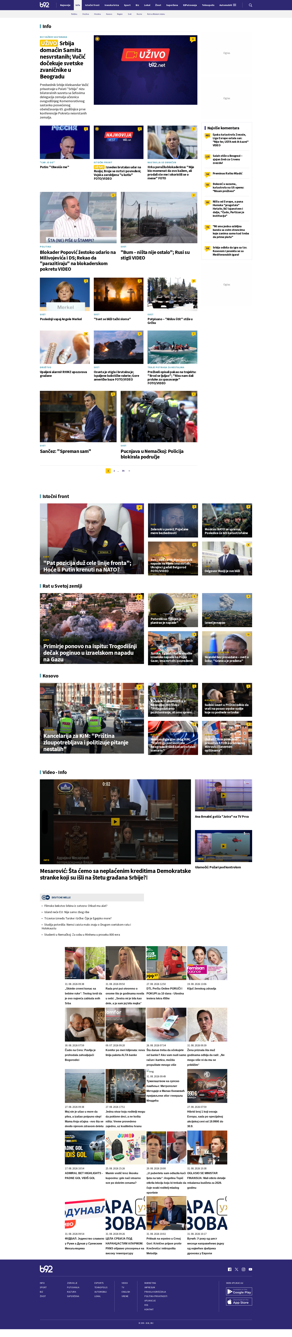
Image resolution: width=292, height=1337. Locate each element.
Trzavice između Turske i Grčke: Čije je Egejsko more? (78, 918)
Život (43, 1296)
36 (123, 470)
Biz (41, 1291)
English (126, 1291)
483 (207, 135)
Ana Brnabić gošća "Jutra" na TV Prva (222, 816)
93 (207, 184)
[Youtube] (250, 1269)
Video (125, 1283)
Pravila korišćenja (155, 1291)
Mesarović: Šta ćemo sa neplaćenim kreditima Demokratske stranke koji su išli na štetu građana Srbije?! (115, 874)
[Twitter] (236, 1269)
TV (123, 1287)
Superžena (73, 1296)
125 (207, 156)
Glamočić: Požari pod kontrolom (218, 867)
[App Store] (239, 1302)
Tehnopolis (100, 1287)
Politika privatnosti (155, 1296)
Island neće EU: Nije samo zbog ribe (66, 912)
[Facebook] (229, 1269)
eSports (99, 1283)
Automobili (100, 1291)
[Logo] (44, 5)
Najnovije (65, 5)
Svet (124, 246)
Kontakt (149, 1309)
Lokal (97, 1296)
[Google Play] (239, 1292)
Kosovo (48, 729)
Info (46, 860)
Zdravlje (72, 1283)
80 (207, 202)
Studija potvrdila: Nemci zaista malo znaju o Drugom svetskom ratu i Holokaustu (86, 926)
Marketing (150, 1283)
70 (207, 227)
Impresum (149, 1287)
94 (207, 174)
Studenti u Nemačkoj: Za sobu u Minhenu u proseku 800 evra (82, 934)
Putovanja (73, 1287)
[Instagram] (243, 1269)
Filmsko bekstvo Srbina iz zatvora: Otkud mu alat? (75, 906)
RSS (146, 1305)
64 (207, 248)
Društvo (45, 367)
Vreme (125, 1296)
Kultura (71, 1291)
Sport (43, 1287)
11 (194, 544)
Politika (45, 246)
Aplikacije (150, 1300)
